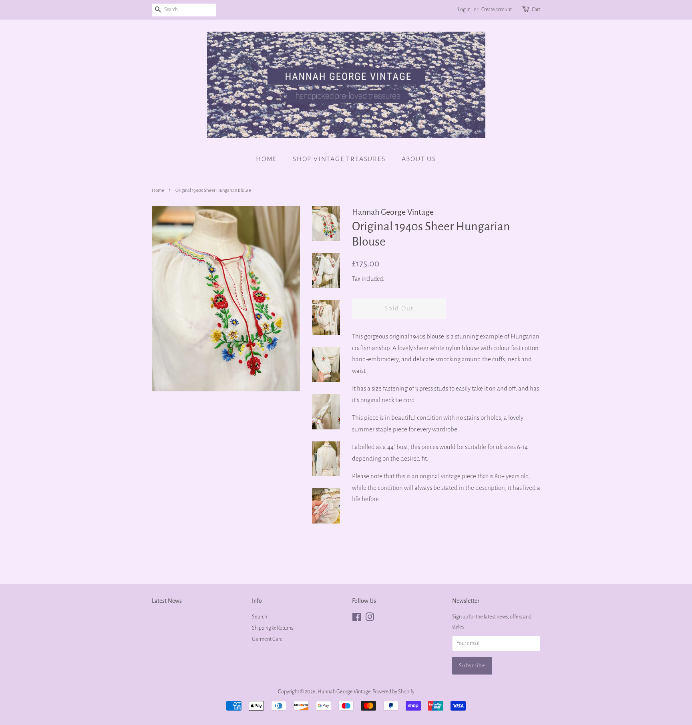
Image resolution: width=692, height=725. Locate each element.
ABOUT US (419, 159)
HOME (266, 159)
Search (259, 617)
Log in (464, 9)
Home (158, 190)
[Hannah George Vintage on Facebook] (356, 619)
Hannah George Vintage (344, 692)
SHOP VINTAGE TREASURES (339, 159)
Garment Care (267, 639)
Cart (536, 9)
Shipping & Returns (272, 628)
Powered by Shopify (393, 692)
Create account (496, 9)
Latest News (167, 601)
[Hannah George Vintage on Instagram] (369, 619)
